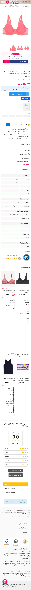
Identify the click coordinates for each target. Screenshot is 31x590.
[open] (15, 150)
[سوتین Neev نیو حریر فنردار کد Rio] (8, 279)
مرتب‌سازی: (12, 492)
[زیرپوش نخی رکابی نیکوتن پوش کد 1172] (8, 367)
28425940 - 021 (18, 510)
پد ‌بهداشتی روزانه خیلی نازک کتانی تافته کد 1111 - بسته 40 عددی (23, 379)
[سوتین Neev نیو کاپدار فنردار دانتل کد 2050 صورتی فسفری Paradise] (15, 42)
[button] (15, 61)
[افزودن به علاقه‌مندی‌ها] (29, 68)
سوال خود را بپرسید (14, 475)
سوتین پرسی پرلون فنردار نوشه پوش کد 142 (23, 291)
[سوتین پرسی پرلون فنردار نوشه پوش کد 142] (23, 279)
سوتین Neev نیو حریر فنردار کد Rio (9, 291)
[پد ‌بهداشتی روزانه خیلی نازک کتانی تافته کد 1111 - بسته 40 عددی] (23, 367)
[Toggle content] (8, 124)
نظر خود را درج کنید (15, 470)
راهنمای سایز (25, 98)
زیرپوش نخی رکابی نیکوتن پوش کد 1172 (9, 379)
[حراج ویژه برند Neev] (15, 2)
